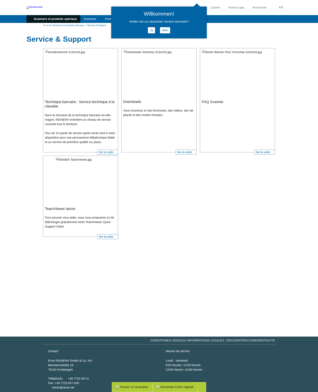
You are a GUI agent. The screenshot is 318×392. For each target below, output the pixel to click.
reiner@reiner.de (63, 387)
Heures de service (178, 351)
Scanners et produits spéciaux (55, 19)
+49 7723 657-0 (78, 378)
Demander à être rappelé (176, 387)
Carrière (215, 7)
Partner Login (236, 7)
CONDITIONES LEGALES (167, 340)
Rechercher (259, 7)
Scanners (90, 19)
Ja (151, 30)
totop (204, 387)
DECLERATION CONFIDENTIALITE (251, 340)
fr (281, 7)
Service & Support (96, 25)
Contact (53, 351)
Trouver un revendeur (134, 387)
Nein (165, 30)
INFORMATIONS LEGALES (205, 340)
